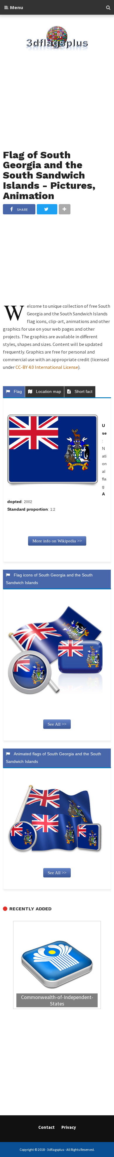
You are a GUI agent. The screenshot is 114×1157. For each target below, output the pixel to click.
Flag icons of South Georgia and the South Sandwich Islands (49, 579)
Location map (47, 391)
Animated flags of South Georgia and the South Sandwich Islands (53, 757)
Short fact (82, 391)
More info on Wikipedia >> (57, 541)
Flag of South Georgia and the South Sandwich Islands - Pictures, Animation (49, 175)
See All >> (57, 724)
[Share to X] (47, 209)
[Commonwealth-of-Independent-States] (57, 965)
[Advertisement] (57, 97)
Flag (16, 391)
